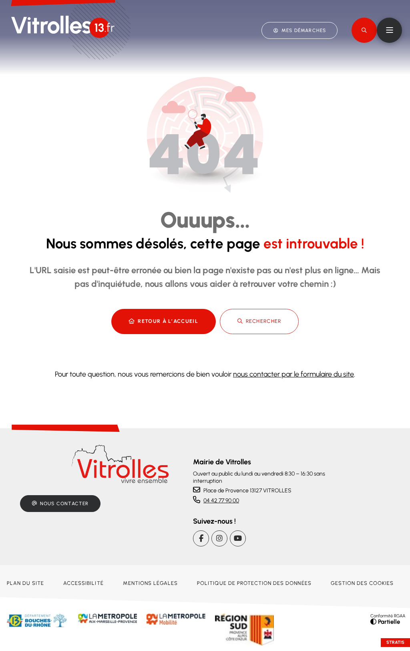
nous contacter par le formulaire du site (293, 374)
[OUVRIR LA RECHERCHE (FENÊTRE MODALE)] (364, 30)
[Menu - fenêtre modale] (389, 30)
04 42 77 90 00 (221, 500)
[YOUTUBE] (238, 538)
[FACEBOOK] (201, 538)
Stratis (395, 642)
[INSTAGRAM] (219, 538)
